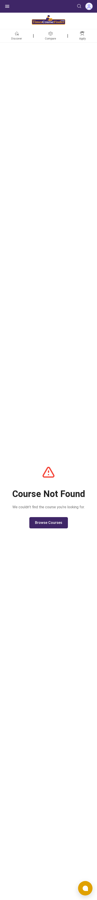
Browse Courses (48, 522)
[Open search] (79, 6)
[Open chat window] (85, 888)
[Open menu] (7, 6)
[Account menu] (88, 6)
